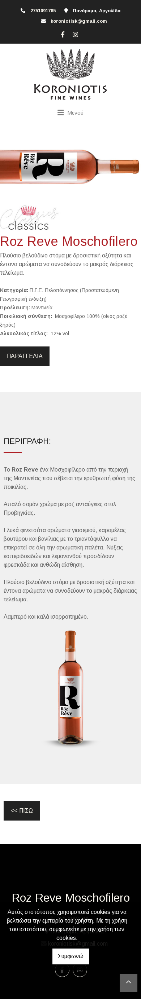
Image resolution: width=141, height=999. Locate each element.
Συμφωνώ (71, 956)
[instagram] (74, 33)
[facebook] (62, 33)
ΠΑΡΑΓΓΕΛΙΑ (25, 356)
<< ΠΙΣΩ (21, 811)
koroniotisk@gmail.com (79, 21)
